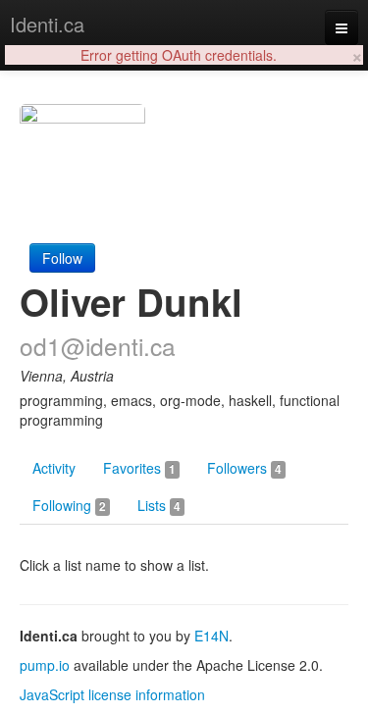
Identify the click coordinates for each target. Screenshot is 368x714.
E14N (211, 635)
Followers (244, 468)
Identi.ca (47, 24)
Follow (62, 258)
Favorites (139, 468)
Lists (159, 505)
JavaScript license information (112, 694)
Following (69, 505)
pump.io (45, 665)
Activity (54, 468)
